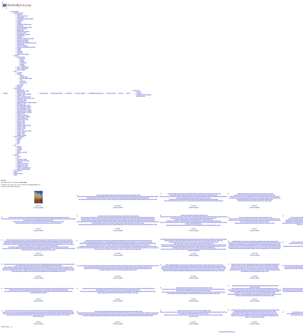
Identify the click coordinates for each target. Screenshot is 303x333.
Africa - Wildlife (21, 69)
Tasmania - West (21, 128)
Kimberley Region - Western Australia (26, 102)
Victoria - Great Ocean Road (24, 131)
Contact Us (139, 93)
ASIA (15, 71)
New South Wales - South (23, 108)
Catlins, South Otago (22, 15)
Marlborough (20, 30)
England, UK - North (22, 165)
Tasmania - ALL (21, 122)
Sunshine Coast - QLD (22, 119)
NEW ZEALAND (18, 13)
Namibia (22, 61)
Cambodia (19, 72)
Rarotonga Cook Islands (23, 160)
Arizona (19, 146)
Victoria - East (20, 129)
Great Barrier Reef (21, 101)
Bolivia (19, 139)
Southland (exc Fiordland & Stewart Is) (27, 42)
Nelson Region (21, 35)
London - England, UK (23, 163)
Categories (3, 180)
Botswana (22, 58)
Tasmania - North (21, 126)
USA (15, 145)
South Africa (23, 62)
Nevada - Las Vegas (22, 152)
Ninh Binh (22, 81)
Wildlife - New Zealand (23, 54)
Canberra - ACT (21, 95)
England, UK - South (22, 166)
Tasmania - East (21, 123)
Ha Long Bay (23, 82)
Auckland (19, 14)
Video (15, 175)
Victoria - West (20, 133)
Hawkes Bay (20, 25)
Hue (21, 79)
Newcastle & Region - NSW (24, 109)
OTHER (16, 155)
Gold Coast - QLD (21, 99)
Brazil (18, 140)
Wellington (19, 51)
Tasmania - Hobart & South (24, 125)
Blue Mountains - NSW (23, 91)
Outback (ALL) (21, 113)
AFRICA (16, 55)
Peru (18, 143)
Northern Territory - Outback (24, 111)
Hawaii (19, 150)
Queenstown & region (22, 40)
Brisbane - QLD (21, 92)
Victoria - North (21, 132)
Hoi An (22, 75)
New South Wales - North (23, 105)
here (18, 186)
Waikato (19, 48)
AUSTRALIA (17, 88)
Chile (18, 142)
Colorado (19, 149)
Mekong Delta (23, 77)
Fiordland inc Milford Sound (24, 24)
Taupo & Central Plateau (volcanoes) (26, 47)
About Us (138, 91)
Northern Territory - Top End (24, 112)
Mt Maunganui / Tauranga (23, 34)
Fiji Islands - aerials (22, 159)
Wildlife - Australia (21, 135)
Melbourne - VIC (21, 104)
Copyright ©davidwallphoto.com (226, 331)
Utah (18, 153)
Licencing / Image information (143, 94)
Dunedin (19, 21)
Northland (19, 37)
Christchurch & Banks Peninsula (25, 18)
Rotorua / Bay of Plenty (23, 41)
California (19, 148)
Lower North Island (22, 28)
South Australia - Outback (23, 116)
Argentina (19, 138)
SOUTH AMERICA (19, 136)
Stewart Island (20, 44)
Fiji (18, 157)
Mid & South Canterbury (23, 31)
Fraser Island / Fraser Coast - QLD (25, 98)
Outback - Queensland (22, 115)
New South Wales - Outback (24, 106)
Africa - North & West (22, 68)
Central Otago (20, 17)
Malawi (22, 60)
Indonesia (19, 86)
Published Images (18, 173)
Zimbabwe (23, 65)
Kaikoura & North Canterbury (24, 27)
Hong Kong (20, 85)
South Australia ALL (22, 118)
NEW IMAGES (18, 170)
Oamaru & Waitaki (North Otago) (25, 38)
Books (15, 172)
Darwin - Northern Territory (24, 96)
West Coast (20, 52)
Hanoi (21, 84)
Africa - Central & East (23, 67)
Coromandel (20, 20)
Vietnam (19, 74)
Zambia (22, 64)
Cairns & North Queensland (24, 94)
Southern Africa (21, 57)
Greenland (19, 162)
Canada (19, 156)
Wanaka (19, 50)
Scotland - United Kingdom (24, 167)
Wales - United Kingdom (23, 169)
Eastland (19, 23)
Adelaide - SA (20, 89)
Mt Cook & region (21, 33)
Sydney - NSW (21, 121)
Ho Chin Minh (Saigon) (26, 78)
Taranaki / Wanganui (22, 45)
